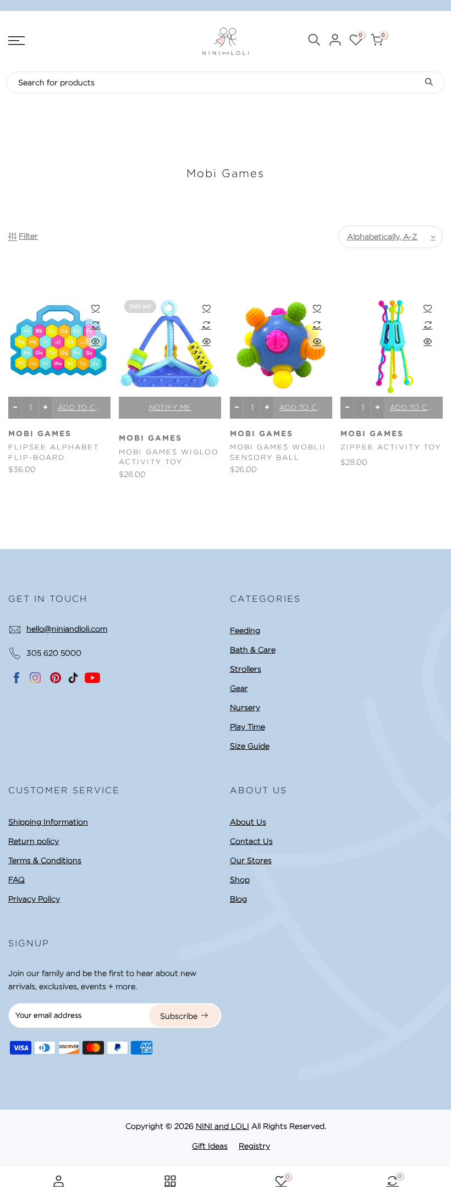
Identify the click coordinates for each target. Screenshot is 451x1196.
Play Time (247, 726)
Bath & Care (253, 649)
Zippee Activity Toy (390, 447)
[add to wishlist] (95, 308)
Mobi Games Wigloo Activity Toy (169, 457)
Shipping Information (48, 822)
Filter (28, 236)
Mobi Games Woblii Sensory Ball (278, 452)
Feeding (245, 630)
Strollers (245, 669)
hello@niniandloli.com (66, 628)
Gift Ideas (210, 1146)
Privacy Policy (34, 899)
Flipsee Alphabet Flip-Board (53, 452)
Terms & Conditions (44, 860)
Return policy (33, 841)
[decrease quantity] (15, 408)
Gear (239, 688)
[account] (335, 42)
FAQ (16, 879)
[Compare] (95, 324)
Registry (254, 1146)
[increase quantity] (45, 408)
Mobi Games (40, 434)
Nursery (245, 707)
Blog (238, 899)
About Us (248, 822)
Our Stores (251, 860)
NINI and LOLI (222, 1126)
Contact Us (251, 841)
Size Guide (250, 746)
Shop (240, 879)
